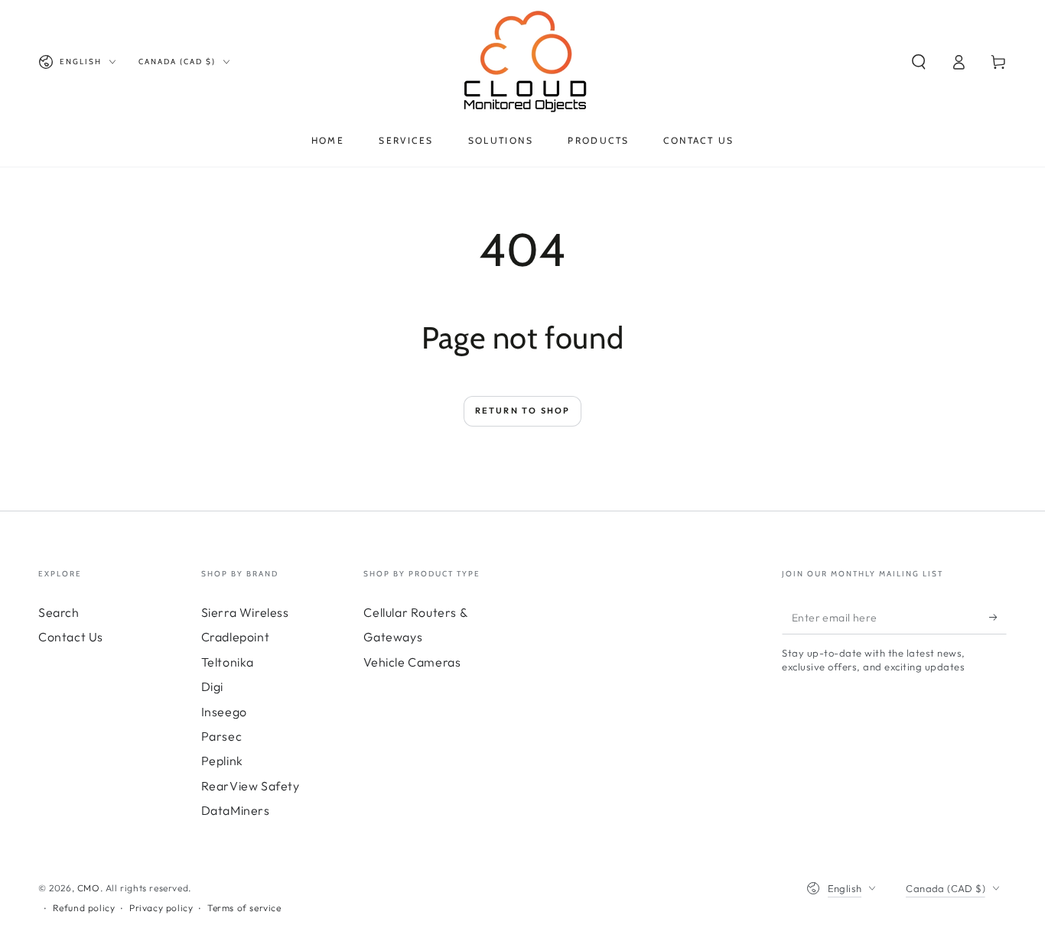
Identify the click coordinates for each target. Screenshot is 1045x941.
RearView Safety (250, 785)
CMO (88, 888)
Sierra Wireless (245, 612)
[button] (919, 62)
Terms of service (244, 907)
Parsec (222, 736)
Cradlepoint (235, 636)
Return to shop (523, 410)
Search (59, 612)
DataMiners (235, 810)
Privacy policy (161, 907)
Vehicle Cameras (412, 662)
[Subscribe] (998, 617)
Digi (212, 686)
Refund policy (84, 907)
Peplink (222, 760)
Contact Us (70, 636)
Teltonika (227, 662)
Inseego (224, 711)
